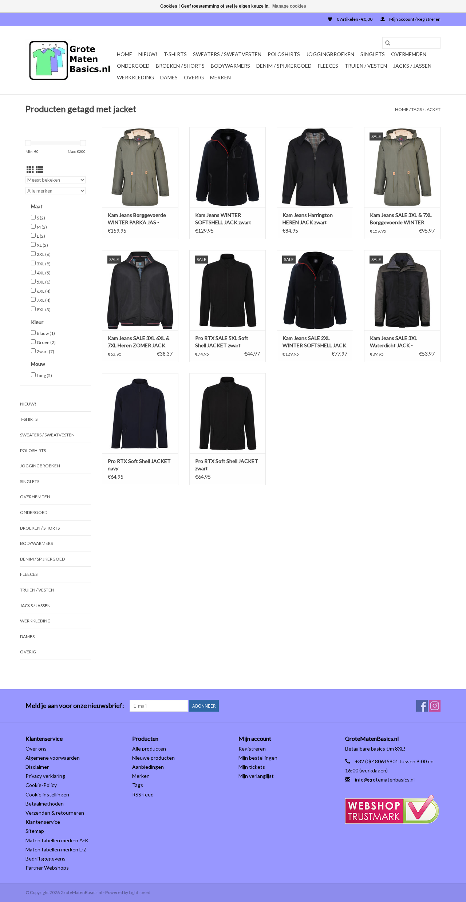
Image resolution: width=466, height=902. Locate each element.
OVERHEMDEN (408, 54)
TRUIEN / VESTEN (365, 66)
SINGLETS (372, 54)
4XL (44, 273)
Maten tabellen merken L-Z (56, 849)
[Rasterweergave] (30, 169)
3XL (44, 263)
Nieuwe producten (153, 758)
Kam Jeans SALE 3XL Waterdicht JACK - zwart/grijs (393, 342)
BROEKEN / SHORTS (180, 66)
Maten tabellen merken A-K (56, 840)
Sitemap (34, 831)
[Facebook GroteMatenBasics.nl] (422, 706)
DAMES (169, 77)
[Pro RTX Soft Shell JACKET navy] (140, 413)
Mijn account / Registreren (414, 19)
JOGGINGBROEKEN (330, 54)
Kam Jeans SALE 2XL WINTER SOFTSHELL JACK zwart (314, 342)
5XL (44, 282)
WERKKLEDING (135, 77)
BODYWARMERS (230, 66)
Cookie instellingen (47, 794)
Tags (416, 109)
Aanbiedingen (148, 767)
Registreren (252, 748)
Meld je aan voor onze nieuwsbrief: (74, 705)
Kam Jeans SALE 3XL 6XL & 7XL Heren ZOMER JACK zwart (139, 342)
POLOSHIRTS (284, 54)
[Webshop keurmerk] (393, 809)
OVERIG (194, 77)
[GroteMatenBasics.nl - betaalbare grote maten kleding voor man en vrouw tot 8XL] (70, 60)
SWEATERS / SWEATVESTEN (227, 54)
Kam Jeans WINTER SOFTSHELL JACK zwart (223, 218)
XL (42, 245)
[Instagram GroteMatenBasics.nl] (435, 706)
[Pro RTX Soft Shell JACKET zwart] (227, 413)
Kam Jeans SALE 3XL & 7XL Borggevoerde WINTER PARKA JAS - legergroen (401, 219)
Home (124, 54)
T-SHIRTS (175, 54)
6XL (44, 291)
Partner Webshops (47, 868)
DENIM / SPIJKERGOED (284, 66)
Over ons (36, 748)
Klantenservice (42, 822)
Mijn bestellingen (257, 758)
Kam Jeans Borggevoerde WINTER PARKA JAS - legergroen (137, 219)
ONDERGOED (133, 66)
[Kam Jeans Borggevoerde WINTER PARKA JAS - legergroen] (140, 167)
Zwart (45, 351)
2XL (44, 254)
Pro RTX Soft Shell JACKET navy (139, 464)
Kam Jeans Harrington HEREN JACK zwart (308, 218)
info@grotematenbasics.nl (385, 779)
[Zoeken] (387, 43)
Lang (44, 375)
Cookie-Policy (41, 785)
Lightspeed (139, 892)
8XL (44, 309)
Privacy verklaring (45, 776)
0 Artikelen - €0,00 (354, 19)
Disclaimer (37, 767)
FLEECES (328, 66)
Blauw (46, 333)
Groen (46, 342)
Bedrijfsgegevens (45, 858)
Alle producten (149, 748)
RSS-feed (143, 794)
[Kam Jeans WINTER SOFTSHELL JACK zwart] (227, 167)
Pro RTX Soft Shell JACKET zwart (226, 464)
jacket (433, 109)
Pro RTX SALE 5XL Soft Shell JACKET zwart (221, 341)
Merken (220, 77)
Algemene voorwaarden (52, 758)
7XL (44, 300)
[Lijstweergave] (39, 169)
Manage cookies (289, 6)
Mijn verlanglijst (256, 776)
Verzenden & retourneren (54, 813)
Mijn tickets (251, 767)
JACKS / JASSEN (412, 66)
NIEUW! (147, 54)
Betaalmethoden (44, 803)
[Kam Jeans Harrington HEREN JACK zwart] (315, 167)
